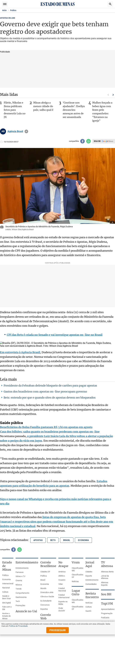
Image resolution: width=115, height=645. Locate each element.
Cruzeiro (61, 580)
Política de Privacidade (18, 626)
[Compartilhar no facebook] (82, 141)
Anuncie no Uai (26, 611)
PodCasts (105, 617)
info (26, 131)
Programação (106, 613)
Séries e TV (20, 576)
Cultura (5, 592)
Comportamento (22, 593)
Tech (18, 601)
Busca (110, 4)
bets (52, 540)
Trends (19, 589)
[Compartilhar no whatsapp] (88, 141)
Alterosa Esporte (104, 583)
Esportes (44, 609)
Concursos (45, 605)
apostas (38, 540)
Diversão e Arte (46, 592)
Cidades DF (45, 571)
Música (19, 585)
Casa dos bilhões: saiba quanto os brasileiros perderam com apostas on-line (50, 431)
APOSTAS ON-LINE (7, 18)
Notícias (75, 581)
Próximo (113, 95)
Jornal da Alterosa (105, 577)
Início (4, 10)
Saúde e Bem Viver (6, 597)
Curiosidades (91, 584)
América (61, 571)
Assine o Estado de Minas (6, 615)
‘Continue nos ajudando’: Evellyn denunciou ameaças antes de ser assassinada (74, 110)
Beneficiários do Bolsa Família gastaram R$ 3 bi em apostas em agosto (46, 427)
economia (83, 540)
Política (13, 10)
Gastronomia (21, 597)
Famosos (20, 572)
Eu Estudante (46, 601)
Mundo (43, 588)
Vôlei (60, 584)
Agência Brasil (15, 131)
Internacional (7, 583)
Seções (4, 4)
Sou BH (106, 594)
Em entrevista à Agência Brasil (20, 352)
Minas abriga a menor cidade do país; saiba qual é (43, 106)
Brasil (42, 580)
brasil (66, 540)
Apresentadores (108, 609)
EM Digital (6, 603)
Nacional (6, 588)
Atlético (61, 576)
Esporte (89, 576)
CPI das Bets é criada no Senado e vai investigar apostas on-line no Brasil (54, 334)
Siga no (97, 141)
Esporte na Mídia (62, 602)
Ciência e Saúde (47, 596)
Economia (6, 579)
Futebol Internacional (63, 596)
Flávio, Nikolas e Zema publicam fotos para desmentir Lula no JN (14, 110)
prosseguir (57, 630)
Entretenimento (22, 568)
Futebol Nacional (62, 589)
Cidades (89, 571)
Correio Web (45, 616)
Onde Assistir (61, 609)
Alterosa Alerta (107, 571)
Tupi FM (107, 603)
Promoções (20, 605)
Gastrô (88, 611)
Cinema (19, 580)
